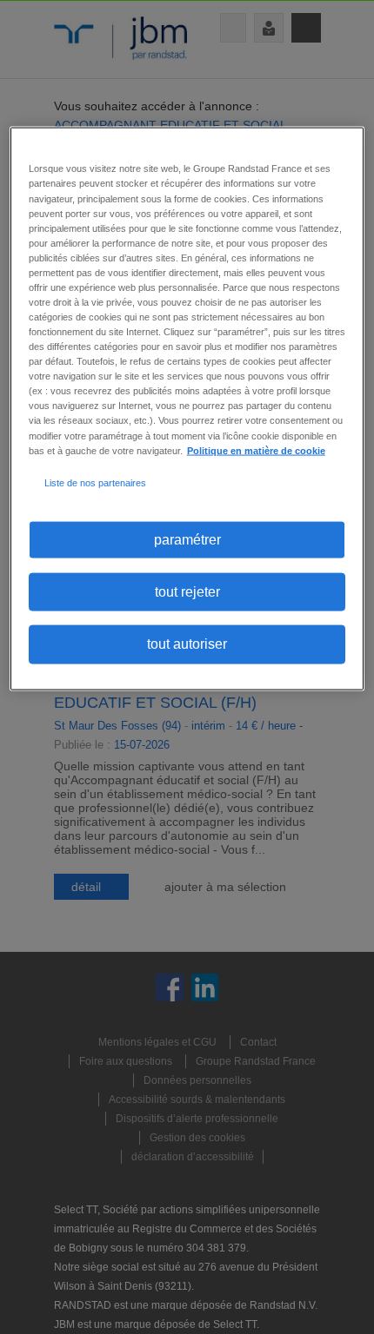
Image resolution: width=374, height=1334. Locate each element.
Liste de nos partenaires (95, 482)
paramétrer (187, 539)
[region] (187, 408)
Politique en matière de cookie (256, 450)
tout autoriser (187, 644)
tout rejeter (187, 591)
